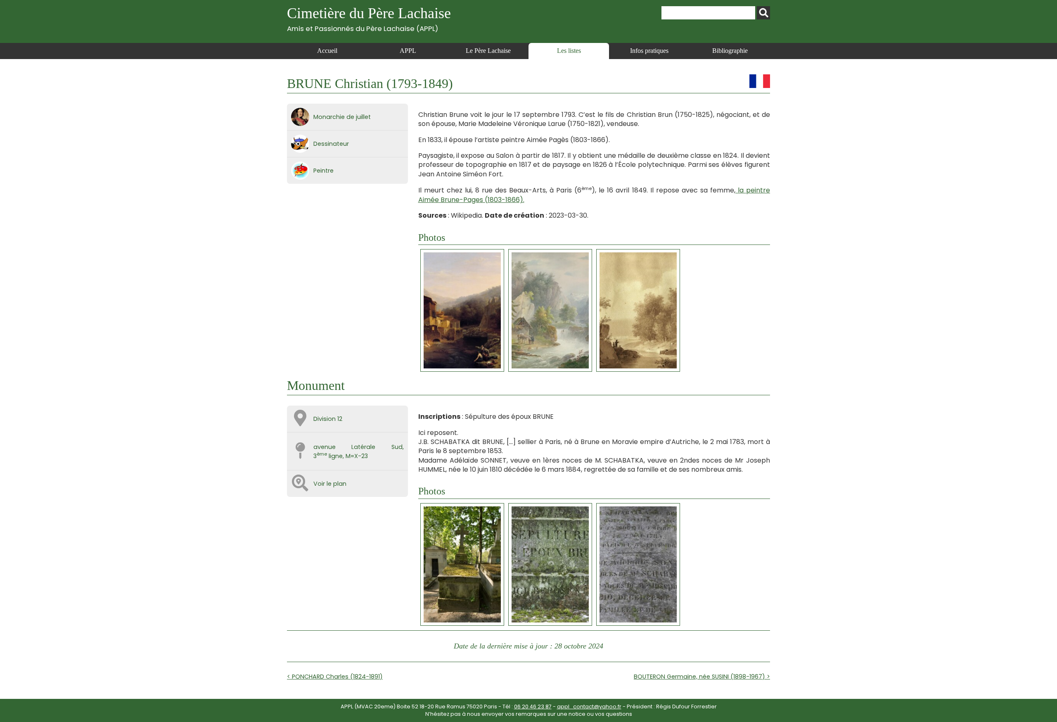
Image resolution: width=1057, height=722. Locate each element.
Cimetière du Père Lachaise (369, 19)
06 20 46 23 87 (533, 706)
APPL (408, 50)
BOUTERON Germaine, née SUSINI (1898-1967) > (702, 676)
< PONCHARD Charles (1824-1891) (335, 676)
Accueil (327, 50)
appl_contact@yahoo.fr (589, 706)
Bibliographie (730, 50)
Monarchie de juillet (342, 117)
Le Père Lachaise (488, 50)
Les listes (569, 50)
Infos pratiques (649, 50)
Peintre (323, 170)
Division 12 (327, 419)
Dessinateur (331, 144)
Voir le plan (329, 484)
